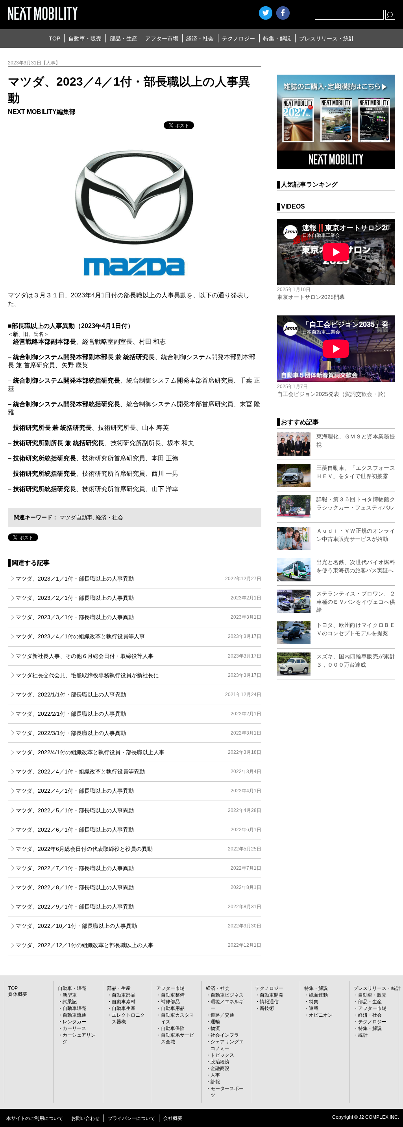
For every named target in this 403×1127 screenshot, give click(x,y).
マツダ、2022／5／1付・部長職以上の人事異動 (138, 810)
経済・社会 (200, 38)
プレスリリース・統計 (326, 38)
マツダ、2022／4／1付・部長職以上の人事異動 (138, 791)
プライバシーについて (131, 1118)
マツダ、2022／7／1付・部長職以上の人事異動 (138, 868)
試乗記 (70, 1001)
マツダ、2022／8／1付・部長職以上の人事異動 (138, 887)
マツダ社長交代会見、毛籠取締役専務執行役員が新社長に (138, 675)
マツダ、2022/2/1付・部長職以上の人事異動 (138, 714)
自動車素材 (123, 1001)
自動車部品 (123, 995)
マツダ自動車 (75, 517)
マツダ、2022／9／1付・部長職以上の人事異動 (138, 906)
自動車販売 (74, 1008)
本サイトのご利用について (34, 1118)
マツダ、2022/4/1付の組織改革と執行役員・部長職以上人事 (138, 752)
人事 (215, 1075)
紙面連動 (318, 995)
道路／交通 (222, 1015)
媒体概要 (17, 994)
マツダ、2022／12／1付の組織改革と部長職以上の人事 (138, 945)
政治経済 (220, 1062)
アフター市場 (161, 38)
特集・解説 (277, 38)
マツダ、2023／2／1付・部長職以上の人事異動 (138, 598)
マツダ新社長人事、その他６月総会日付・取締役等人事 (138, 656)
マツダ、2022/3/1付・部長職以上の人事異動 (138, 733)
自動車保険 (173, 1028)
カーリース (74, 1028)
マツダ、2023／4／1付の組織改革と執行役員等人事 (138, 636)
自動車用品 (173, 1008)
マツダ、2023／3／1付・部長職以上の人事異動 (138, 617)
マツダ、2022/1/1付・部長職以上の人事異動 (138, 694)
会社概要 (172, 1118)
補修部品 (170, 1001)
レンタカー (74, 1021)
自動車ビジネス (227, 995)
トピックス (222, 1055)
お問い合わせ (85, 1118)
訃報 (215, 1082)
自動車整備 (173, 995)
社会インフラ (225, 1035)
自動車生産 (123, 1008)
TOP (54, 38)
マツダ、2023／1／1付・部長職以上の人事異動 (138, 578)
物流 (215, 1028)
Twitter (265, 13)
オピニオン (321, 1015)
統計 (363, 1035)
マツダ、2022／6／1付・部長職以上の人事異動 (138, 829)
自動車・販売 (85, 38)
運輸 (215, 1021)
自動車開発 (271, 995)
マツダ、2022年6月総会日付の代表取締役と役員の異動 (138, 849)
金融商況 (220, 1068)
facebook (283, 13)
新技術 (267, 1008)
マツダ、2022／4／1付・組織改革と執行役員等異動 (138, 771)
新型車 (70, 995)
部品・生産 (123, 38)
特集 (313, 1001)
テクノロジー (238, 38)
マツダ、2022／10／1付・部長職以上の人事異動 (138, 926)
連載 (313, 1008)
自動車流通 (74, 1015)
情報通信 (269, 1001)
